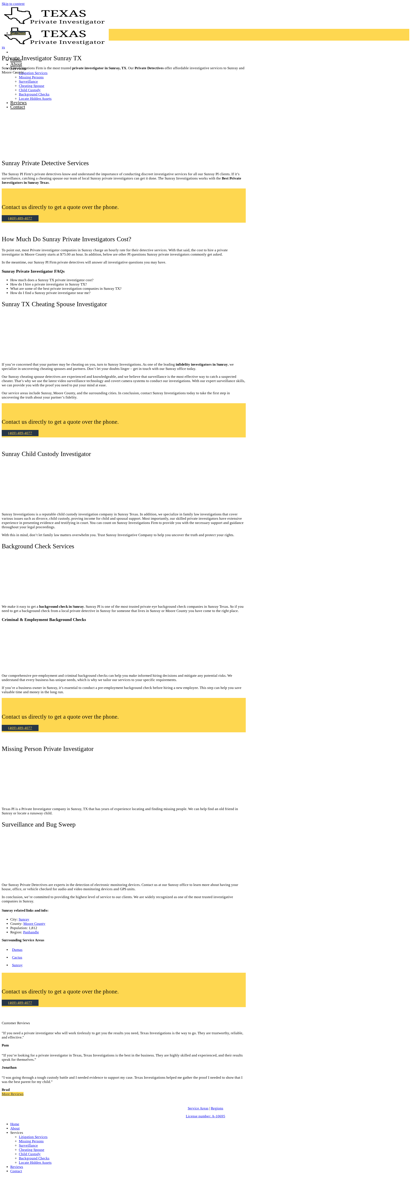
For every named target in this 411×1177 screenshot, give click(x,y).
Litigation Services (33, 73)
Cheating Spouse (31, 1150)
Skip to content (13, 4)
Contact (16, 1171)
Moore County (34, 924)
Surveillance (28, 1145)
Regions (217, 1108)
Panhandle (31, 932)
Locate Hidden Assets (35, 1163)
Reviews (16, 1167)
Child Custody (30, 1154)
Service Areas (198, 1108)
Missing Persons (31, 77)
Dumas (17, 950)
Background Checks (34, 1158)
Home (14, 1124)
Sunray (24, 919)
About (16, 64)
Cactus (17, 957)
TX (3, 47)
